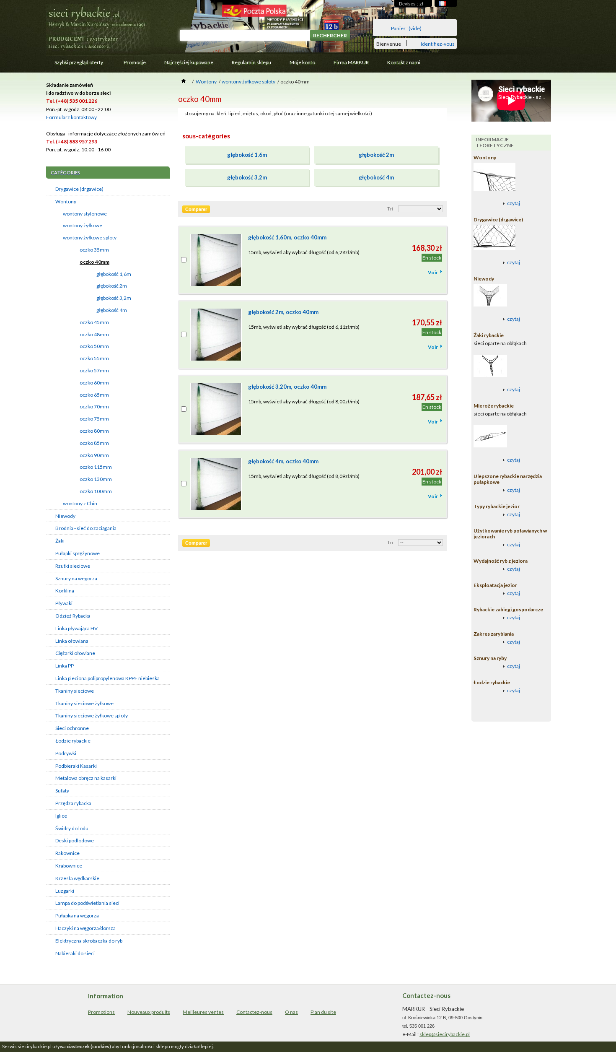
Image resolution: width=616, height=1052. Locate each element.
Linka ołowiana (71, 641)
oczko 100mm (96, 491)
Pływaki (63, 603)
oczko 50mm (94, 346)
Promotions (101, 1012)
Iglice (61, 816)
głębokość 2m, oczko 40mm (283, 312)
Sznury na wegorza (76, 578)
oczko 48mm (94, 334)
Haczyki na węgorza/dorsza (85, 928)
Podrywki (65, 753)
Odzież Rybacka (73, 616)
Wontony (65, 201)
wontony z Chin (80, 503)
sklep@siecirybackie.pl (444, 1034)
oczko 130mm (96, 479)
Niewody (65, 516)
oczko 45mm (94, 322)
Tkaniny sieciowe (74, 691)
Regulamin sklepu (251, 62)
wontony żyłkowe (82, 225)
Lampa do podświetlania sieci (87, 903)
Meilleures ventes (203, 1012)
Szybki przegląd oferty (74, 64)
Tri (390, 208)
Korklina (64, 590)
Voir (433, 272)
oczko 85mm (94, 443)
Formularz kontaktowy (71, 117)
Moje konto (302, 62)
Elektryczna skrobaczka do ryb (88, 941)
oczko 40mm (94, 262)
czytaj (513, 203)
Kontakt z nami (403, 62)
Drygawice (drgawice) (79, 189)
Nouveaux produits (148, 1012)
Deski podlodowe (74, 840)
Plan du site (323, 1012)
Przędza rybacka (73, 803)
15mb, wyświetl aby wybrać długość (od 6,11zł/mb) (304, 327)
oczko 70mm (94, 406)
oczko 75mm (94, 419)
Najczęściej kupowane (188, 62)
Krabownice (68, 865)
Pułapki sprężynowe (77, 553)
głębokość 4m (111, 310)
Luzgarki (64, 891)
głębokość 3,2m (113, 298)
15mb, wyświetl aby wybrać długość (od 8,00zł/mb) (304, 401)
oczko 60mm (94, 382)
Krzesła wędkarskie (77, 878)
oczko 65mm (94, 395)
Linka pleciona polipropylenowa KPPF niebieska (107, 678)
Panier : (406, 28)
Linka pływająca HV (76, 628)
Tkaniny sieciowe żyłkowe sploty (91, 715)
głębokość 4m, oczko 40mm (283, 461)
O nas (291, 1012)
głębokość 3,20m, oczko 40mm (287, 386)
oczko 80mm (94, 431)
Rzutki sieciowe (72, 566)
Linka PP (64, 665)
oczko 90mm (94, 455)
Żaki (60, 541)
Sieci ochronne (72, 728)
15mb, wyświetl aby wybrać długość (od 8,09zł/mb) (304, 476)
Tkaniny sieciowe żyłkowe (84, 703)
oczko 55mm (94, 358)
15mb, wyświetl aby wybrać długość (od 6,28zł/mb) (304, 252)
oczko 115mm (96, 467)
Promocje (135, 62)
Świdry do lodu (71, 828)
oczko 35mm (94, 250)
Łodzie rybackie (73, 741)
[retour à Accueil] (183, 81)
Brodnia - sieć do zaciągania (85, 528)
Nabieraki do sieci (75, 953)
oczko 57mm (94, 370)
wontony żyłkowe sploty (89, 237)
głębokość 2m (111, 286)
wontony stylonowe (85, 213)
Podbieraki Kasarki (76, 766)
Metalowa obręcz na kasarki (85, 778)
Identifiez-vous (438, 43)
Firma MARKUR (351, 62)
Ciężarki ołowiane (75, 653)
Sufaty (62, 790)
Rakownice (67, 853)
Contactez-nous (254, 1012)
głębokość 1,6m (113, 274)
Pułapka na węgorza (77, 915)
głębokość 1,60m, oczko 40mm (287, 237)
